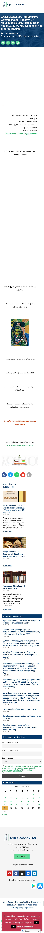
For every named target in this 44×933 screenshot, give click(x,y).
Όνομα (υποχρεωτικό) (10, 742)
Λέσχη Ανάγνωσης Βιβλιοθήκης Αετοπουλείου (21, 36)
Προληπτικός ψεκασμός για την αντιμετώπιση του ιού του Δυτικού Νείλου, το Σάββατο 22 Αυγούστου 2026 (21, 631)
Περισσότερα (7, 531)
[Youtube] (9, 873)
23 (39, 805)
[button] (4, 474)
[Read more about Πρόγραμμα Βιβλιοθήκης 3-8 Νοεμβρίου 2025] (14, 577)
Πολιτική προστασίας (25, 927)
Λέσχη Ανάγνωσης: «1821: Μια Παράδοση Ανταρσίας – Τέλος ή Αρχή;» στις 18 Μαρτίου (14, 509)
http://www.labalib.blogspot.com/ (21, 133)
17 (5, 805)
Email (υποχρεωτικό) (10, 750)
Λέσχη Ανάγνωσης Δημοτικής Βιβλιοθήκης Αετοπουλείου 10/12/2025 (14, 554)
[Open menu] (39, 4)
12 (16, 801)
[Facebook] (16, 873)
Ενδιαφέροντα (7, 758)
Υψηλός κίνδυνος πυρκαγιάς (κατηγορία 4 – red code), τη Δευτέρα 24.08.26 (21, 621)
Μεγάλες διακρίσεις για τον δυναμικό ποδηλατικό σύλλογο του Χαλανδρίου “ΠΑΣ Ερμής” (21, 654)
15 (33, 801)
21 (28, 805)
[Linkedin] (34, 873)
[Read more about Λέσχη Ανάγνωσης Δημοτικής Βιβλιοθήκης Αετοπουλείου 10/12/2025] (14, 542)
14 (28, 801)
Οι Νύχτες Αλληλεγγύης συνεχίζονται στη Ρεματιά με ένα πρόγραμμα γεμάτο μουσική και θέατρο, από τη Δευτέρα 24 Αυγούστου (21, 643)
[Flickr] (28, 873)
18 (11, 805)
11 (11, 801)
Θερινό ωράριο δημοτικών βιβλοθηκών (20, 709)
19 (16, 805)
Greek (27, 931)
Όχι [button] (14, 927)
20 (22, 805)
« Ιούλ (4, 814)
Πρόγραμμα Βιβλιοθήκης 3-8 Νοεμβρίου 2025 (14, 587)
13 (22, 801)
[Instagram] (22, 873)
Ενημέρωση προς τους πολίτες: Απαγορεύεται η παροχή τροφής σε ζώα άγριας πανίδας (20, 727)
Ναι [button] (37, 922)
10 (5, 801)
